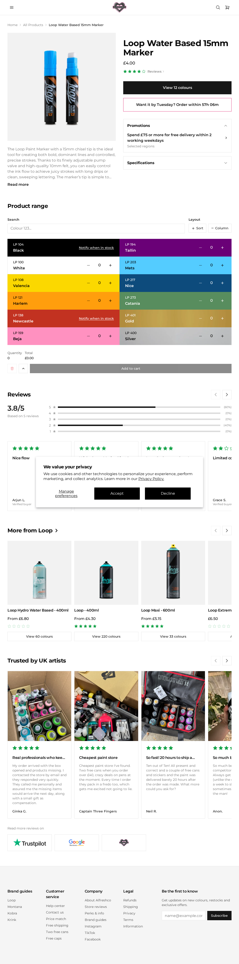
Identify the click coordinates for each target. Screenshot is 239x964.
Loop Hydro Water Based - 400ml (38, 610)
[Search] (218, 7)
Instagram (93, 926)
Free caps (54, 938)
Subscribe (219, 915)
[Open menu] (11, 7)
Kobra (12, 913)
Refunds (130, 900)
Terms (128, 920)
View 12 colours (177, 87)
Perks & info (94, 913)
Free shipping (57, 925)
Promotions (138, 125)
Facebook (93, 939)
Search (13, 219)
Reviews (155, 71)
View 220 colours (106, 636)
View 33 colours (173, 636)
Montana (14, 907)
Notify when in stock (96, 248)
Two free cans (57, 932)
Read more (18, 184)
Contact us (55, 912)
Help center (55, 906)
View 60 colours (39, 636)
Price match (56, 919)
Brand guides (95, 920)
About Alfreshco (98, 900)
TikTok (90, 933)
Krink (11, 920)
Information (133, 926)
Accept (117, 493)
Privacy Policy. (151, 479)
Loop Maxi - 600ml (158, 610)
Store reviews (96, 907)
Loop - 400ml (86, 610)
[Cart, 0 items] (227, 7)
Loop (11, 900)
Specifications (141, 163)
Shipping (130, 907)
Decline (168, 493)
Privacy (129, 913)
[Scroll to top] (23, 368)
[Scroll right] (227, 394)
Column (219, 228)
